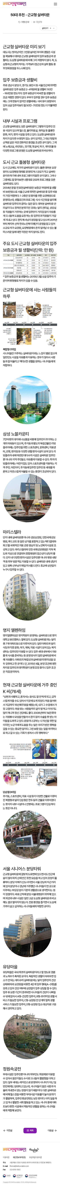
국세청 (6, 1176)
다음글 (50, 1130)
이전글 (9, 1130)
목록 (32, 1130)
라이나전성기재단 (14, 4)
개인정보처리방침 (19, 1157)
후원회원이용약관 (35, 1157)
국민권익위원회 (31, 1176)
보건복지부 (18, 1176)
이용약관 (6, 1157)
